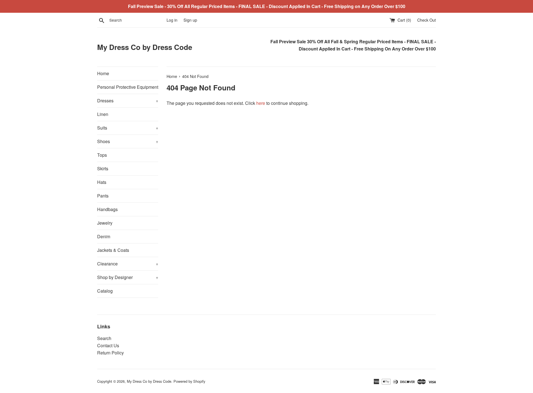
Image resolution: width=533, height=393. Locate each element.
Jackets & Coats (113, 250)
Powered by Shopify (189, 381)
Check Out (426, 20)
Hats (101, 182)
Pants (103, 195)
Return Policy (110, 352)
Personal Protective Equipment (127, 87)
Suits (127, 128)
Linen (102, 114)
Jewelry (104, 223)
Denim (103, 236)
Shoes (127, 141)
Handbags (107, 209)
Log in (172, 20)
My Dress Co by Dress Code (144, 47)
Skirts (102, 168)
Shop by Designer (127, 277)
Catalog (105, 291)
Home (103, 73)
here (260, 103)
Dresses (127, 100)
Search (104, 338)
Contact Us (108, 345)
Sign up (190, 20)
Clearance (127, 263)
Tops (102, 155)
